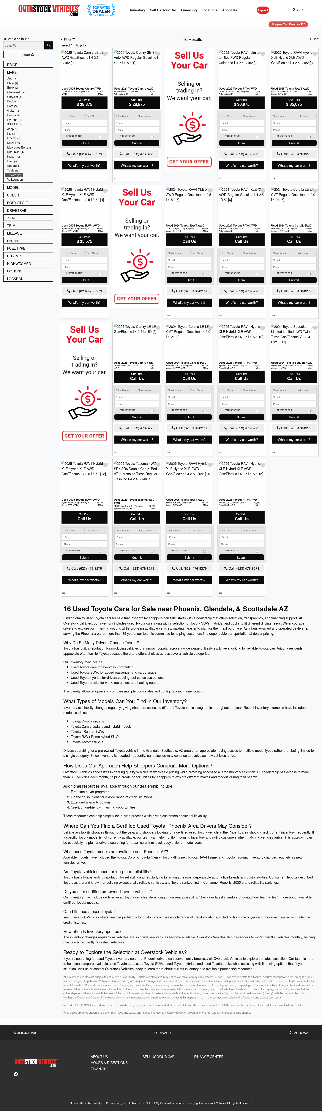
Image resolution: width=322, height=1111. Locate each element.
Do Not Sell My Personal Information (163, 1103)
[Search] (48, 45)
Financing (100, 1069)
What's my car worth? (84, 165)
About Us (99, 1056)
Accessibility (94, 1103)
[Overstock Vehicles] (50, 9)
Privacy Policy (114, 1103)
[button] (138, 10)
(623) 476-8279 (26, 1033)
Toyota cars (144, 623)
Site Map (132, 1103)
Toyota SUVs (200, 623)
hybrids (216, 623)
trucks (235, 623)
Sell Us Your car (159, 1056)
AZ (298, 9)
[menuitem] (29, 78)
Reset (27, 55)
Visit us (83, 968)
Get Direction (300, 1033)
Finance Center (209, 1056)
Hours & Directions (109, 1062)
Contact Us (164, 1033)
